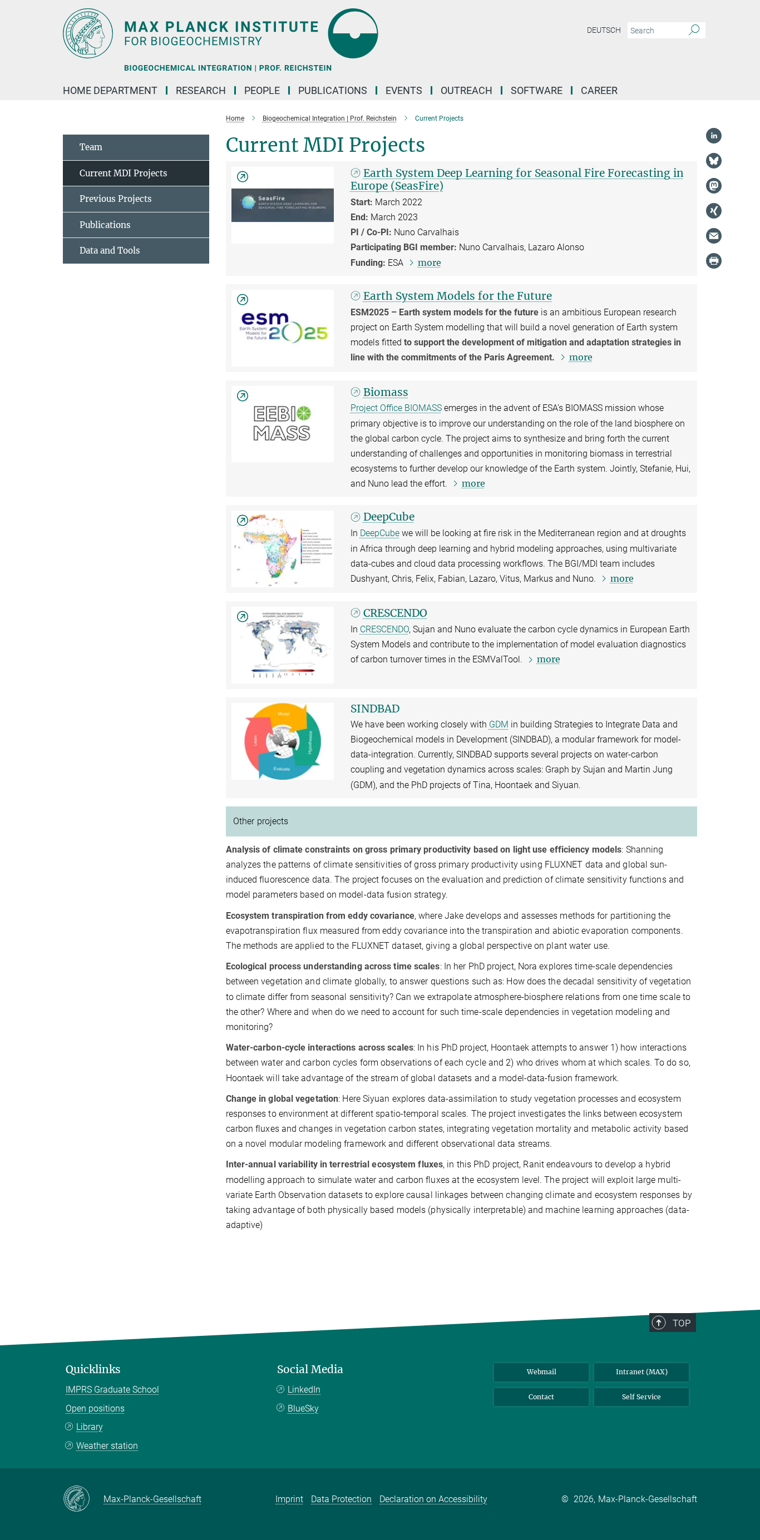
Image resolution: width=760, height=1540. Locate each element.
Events (404, 90)
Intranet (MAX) (642, 1372)
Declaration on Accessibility (433, 1499)
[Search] (694, 30)
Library (89, 1427)
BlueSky (303, 1408)
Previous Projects (116, 199)
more (429, 262)
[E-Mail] (713, 235)
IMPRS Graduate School (112, 1389)
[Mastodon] (713, 185)
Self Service (641, 1397)
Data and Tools (110, 250)
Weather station (107, 1445)
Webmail (541, 1372)
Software (536, 90)
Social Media (310, 1369)
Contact (541, 1397)
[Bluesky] (713, 160)
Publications (105, 225)
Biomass (385, 392)
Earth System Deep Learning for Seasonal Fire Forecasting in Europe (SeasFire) (517, 179)
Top (681, 1323)
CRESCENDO (395, 613)
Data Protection (341, 1499)
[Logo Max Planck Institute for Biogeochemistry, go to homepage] (271, 33)
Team (91, 147)
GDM (499, 724)
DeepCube (388, 516)
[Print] (713, 260)
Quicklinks (93, 1369)
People (262, 90)
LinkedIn (304, 1389)
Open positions (95, 1408)
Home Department (110, 90)
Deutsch (604, 30)
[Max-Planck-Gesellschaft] (83, 1499)
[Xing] (713, 210)
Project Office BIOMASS (396, 408)
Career (599, 90)
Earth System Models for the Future (457, 296)
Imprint (289, 1499)
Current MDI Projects (123, 173)
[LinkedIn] (713, 135)
